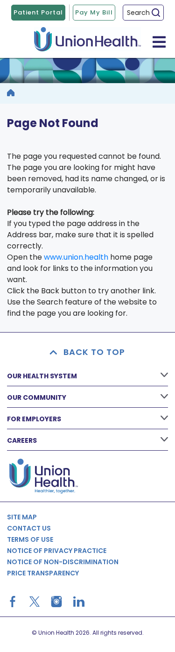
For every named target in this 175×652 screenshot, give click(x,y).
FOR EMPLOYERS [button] (34, 419)
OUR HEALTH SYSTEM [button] (42, 376)
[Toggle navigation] (159, 41)
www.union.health (76, 257)
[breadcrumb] (10, 93)
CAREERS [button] (22, 440)
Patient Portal (38, 12)
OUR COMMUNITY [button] (36, 397)
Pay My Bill (94, 12)
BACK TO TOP (94, 352)
